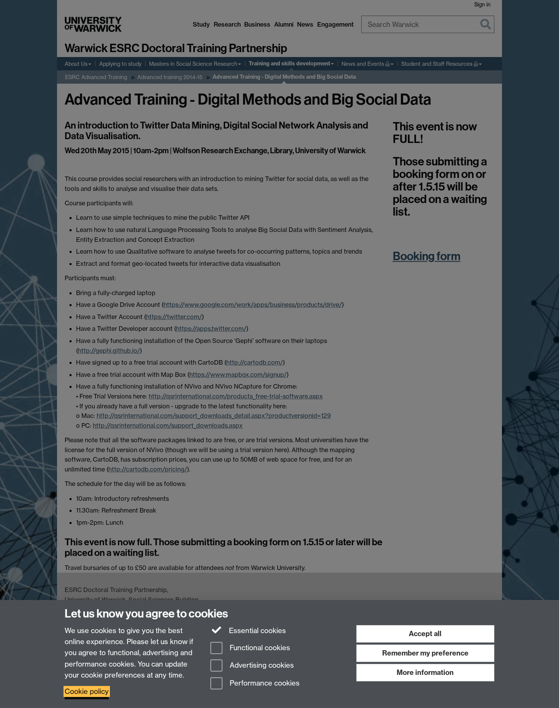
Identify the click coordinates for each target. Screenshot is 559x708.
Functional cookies (259, 647)
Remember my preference (425, 653)
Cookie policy (87, 691)
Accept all (425, 633)
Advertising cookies (261, 665)
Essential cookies (256, 630)
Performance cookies (264, 683)
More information (425, 672)
